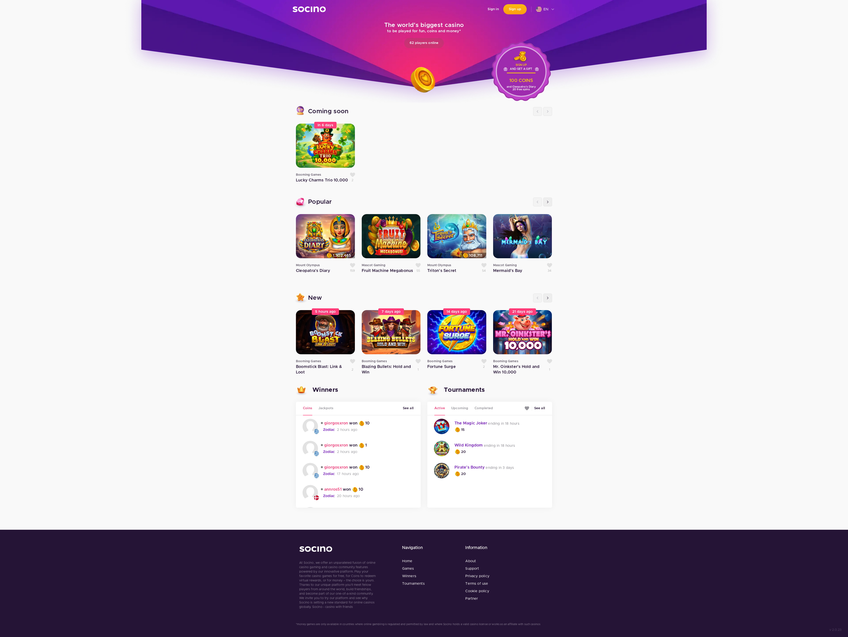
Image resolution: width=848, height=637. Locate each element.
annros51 (333, 490)
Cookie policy (477, 591)
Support (472, 568)
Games (408, 568)
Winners (409, 576)
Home (407, 561)
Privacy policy (477, 576)
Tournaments (413, 583)
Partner (471, 598)
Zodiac (329, 430)
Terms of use (476, 583)
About (470, 561)
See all (408, 408)
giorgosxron (336, 423)
